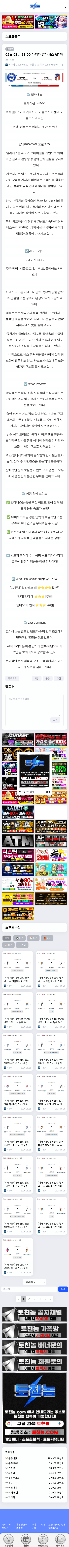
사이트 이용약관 (6, 1526)
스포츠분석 (12, 36)
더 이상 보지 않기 (26, 791)
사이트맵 (33, 1526)
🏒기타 (22, 945)
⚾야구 (33, 938)
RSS (43, 1524)
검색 (63, 1289)
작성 (55, 720)
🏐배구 (8, 945)
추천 (59, 678)
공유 (48, 678)
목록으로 (12, 678)
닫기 (48, 791)
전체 (7, 938)
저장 (36, 678)
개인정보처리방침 (21, 1526)
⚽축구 (19, 938)
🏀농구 (47, 938)
